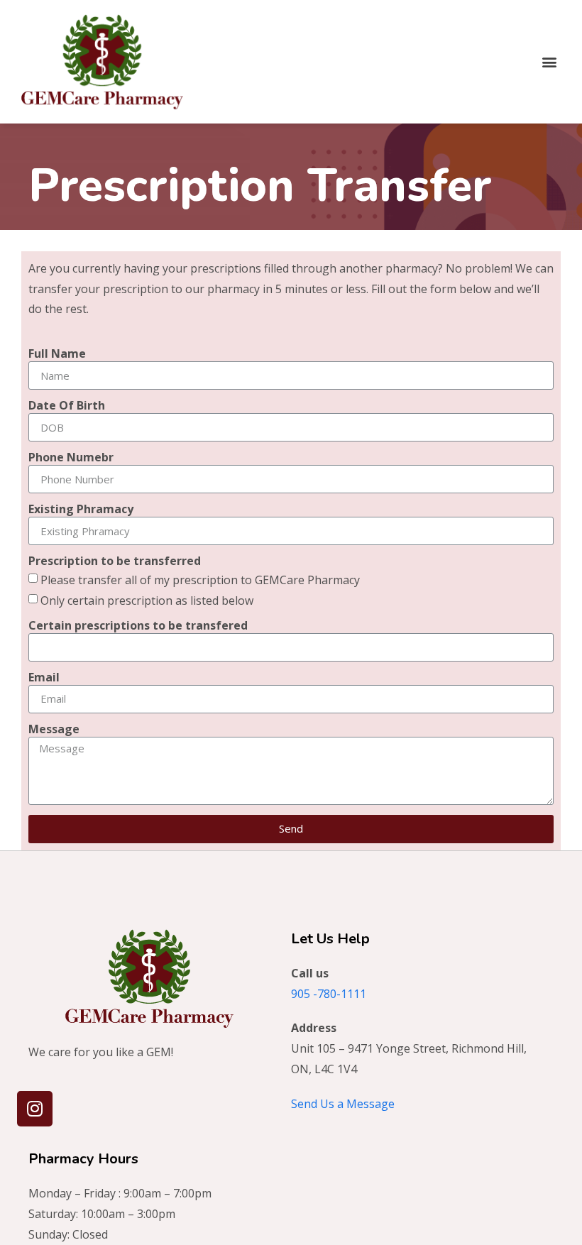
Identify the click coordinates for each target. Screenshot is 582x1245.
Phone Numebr (71, 458)
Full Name (57, 354)
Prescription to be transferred (114, 562)
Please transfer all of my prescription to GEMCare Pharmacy (200, 580)
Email (44, 678)
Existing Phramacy (80, 510)
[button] (549, 61)
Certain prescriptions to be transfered (138, 626)
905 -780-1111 (328, 994)
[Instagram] (35, 1108)
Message (53, 730)
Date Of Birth (66, 406)
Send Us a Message (343, 1104)
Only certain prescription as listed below (146, 600)
